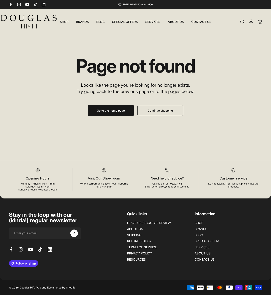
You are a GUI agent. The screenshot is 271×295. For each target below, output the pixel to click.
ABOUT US (135, 229)
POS (38, 287)
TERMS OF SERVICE (142, 247)
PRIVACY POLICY (139, 253)
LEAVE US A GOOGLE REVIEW (149, 223)
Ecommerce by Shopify (61, 287)
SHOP (199, 223)
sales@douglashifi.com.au (174, 186)
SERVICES (202, 247)
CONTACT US (205, 259)
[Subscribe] (74, 233)
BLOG (199, 235)
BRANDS (201, 229)
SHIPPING (134, 235)
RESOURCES (136, 259)
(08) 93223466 (173, 183)
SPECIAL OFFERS (207, 241)
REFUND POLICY (139, 241)
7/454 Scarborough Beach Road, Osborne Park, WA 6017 (104, 185)
